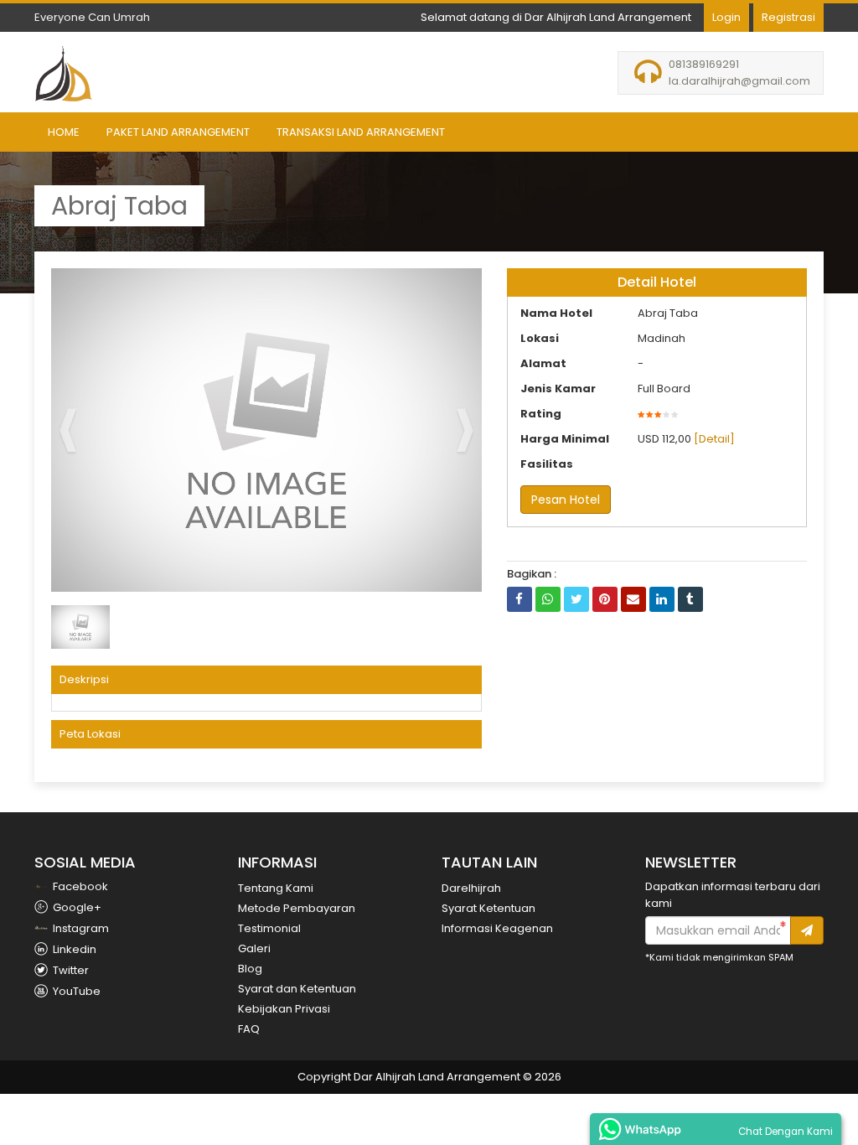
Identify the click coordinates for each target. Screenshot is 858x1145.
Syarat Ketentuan (488, 908)
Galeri (254, 948)
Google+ (75, 907)
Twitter (69, 970)
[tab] (266, 680)
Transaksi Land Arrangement (361, 132)
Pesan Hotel (565, 499)
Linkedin (73, 949)
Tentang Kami (275, 888)
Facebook (79, 886)
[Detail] (714, 439)
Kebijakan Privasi (284, 1009)
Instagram (79, 928)
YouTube (75, 991)
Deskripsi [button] (84, 679)
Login (726, 17)
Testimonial (269, 928)
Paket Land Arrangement (178, 132)
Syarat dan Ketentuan (297, 989)
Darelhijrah (471, 888)
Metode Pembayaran (296, 908)
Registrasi (788, 17)
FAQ (249, 1029)
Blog (250, 969)
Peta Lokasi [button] (90, 734)
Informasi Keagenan (497, 928)
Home (64, 132)
